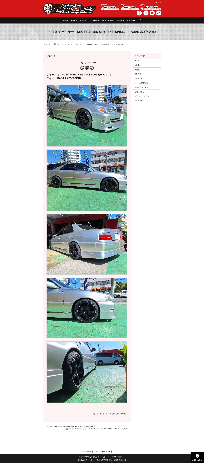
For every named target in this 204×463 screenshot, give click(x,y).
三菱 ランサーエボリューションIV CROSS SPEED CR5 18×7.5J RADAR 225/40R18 (96, 429)
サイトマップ (139, 100)
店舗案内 (137, 70)
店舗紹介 (94, 20)
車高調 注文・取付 (141, 87)
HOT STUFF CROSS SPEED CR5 (112, 414)
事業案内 (74, 20)
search (141, 21)
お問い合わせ (131, 20)
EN (160, 2)
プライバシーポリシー (142, 96)
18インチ (95, 414)
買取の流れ (84, 20)
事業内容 (137, 74)
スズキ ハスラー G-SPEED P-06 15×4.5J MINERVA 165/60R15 (70, 426)
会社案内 (120, 20)
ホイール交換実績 (108, 20)
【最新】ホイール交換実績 (60, 44)
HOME (65, 20)
